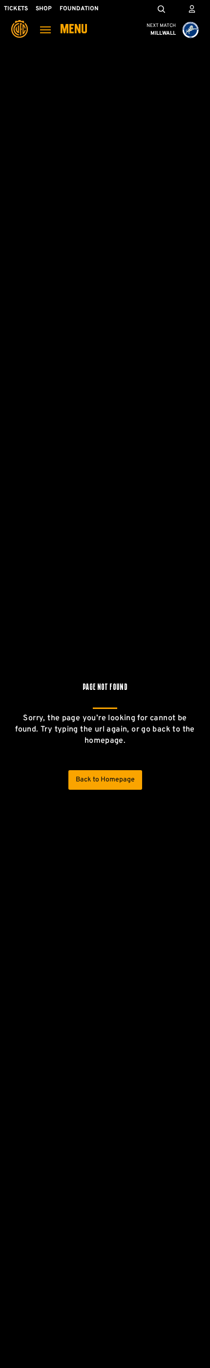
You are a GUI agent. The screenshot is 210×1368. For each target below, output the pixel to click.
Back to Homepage (105, 780)
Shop (44, 9)
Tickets (16, 9)
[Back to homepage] (19, 22)
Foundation (79, 9)
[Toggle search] (161, 8)
